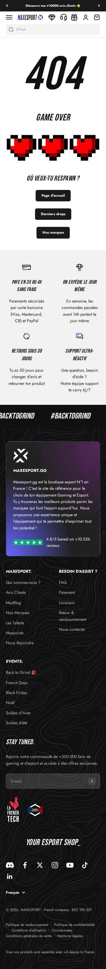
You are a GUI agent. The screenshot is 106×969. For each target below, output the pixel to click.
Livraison (66, 603)
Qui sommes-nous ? (23, 582)
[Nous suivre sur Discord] (10, 865)
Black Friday (16, 693)
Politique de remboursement (27, 924)
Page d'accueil (53, 195)
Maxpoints (15, 633)
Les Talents (15, 623)
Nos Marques (17, 613)
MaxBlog (13, 603)
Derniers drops (53, 214)
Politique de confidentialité (74, 924)
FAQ (63, 582)
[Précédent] (7, 5)
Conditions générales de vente (29, 936)
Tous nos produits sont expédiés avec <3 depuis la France (50, 952)
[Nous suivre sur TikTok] (85, 865)
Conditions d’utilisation (29, 930)
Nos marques (53, 232)
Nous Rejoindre (20, 643)
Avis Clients (16, 592)
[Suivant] (99, 5)
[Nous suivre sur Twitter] (40, 865)
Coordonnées (62, 930)
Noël (10, 702)
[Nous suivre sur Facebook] (25, 865)
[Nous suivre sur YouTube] (70, 865)
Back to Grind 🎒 (21, 672)
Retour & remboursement (72, 616)
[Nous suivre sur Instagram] (55, 865)
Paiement (67, 592)
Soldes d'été (16, 723)
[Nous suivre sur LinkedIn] (10, 876)
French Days (16, 683)
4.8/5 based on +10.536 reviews (68, 542)
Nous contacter (72, 629)
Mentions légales (70, 936)
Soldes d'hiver (18, 713)
